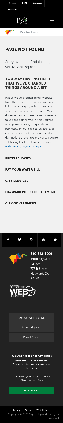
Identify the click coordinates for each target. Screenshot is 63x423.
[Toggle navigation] (52, 20)
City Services (16, 181)
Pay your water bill (22, 169)
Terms (28, 410)
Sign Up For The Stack (31, 317)
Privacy (16, 410)
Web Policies (43, 410)
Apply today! (31, 390)
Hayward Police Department (30, 192)
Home (9, 32)
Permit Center (31, 337)
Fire (25, 3)
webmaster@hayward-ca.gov (23, 146)
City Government (20, 203)
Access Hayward (31, 327)
